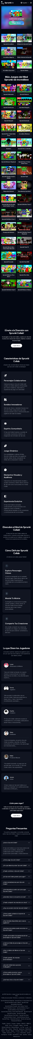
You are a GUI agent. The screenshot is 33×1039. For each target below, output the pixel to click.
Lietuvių (30, 1034)
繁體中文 (29, 1023)
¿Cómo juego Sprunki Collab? (11, 860)
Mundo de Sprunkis (26, 1019)
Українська (21, 1029)
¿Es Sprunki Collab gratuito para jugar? (14, 876)
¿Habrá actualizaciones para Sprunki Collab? (13, 883)
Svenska (17, 1031)
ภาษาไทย (22, 1027)
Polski (6, 1029)
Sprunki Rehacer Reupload (7, 1000)
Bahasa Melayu (15, 1027)
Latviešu (25, 1034)
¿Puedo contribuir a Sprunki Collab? (13, 871)
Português (15, 1025)
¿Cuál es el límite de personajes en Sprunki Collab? (15, 944)
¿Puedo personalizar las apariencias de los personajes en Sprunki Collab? (15, 936)
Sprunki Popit (25, 1002)
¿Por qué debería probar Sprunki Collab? (15, 865)
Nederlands (28, 1029)
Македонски (16, 1036)
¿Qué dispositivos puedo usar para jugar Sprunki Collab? (14, 890)
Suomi (29, 1031)
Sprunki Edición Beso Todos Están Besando (12, 1011)
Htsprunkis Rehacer (15, 1019)
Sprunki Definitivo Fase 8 (10, 1017)
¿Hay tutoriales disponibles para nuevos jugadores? (14, 922)
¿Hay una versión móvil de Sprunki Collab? (15, 908)
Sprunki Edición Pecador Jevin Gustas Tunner (16, 1006)
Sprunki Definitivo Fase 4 (10, 1008)
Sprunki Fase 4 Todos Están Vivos (23, 1000)
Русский (26, 1025)
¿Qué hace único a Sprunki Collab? (13, 979)
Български (4, 1034)
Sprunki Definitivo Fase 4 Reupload (16, 1009)
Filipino (3, 1031)
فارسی (17, 1032)
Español (18, 1023)
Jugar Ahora (16, 23)
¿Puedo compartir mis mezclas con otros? (15, 902)
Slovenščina (16, 1034)
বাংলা (30, 1027)
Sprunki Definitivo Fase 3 (23, 1008)
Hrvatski (10, 1034)
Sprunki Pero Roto (23, 1015)
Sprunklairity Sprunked (16, 1004)
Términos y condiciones (19, 997)
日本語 (6, 1025)
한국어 (10, 1025)
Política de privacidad (6, 997)
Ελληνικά (9, 1032)
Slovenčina (23, 1032)
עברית (14, 1032)
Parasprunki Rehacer (16, 1020)
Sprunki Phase (5, 1019)
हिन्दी (3, 1029)
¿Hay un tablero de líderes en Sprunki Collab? (14, 951)
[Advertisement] (16, 308)
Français (14, 1023)
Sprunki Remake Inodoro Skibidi (13, 1002)
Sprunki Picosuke (11, 1013)
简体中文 (23, 1023)
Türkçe (10, 1029)
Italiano (21, 1025)
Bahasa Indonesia (6, 1027)
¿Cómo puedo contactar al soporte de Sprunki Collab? (14, 914)
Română (8, 1031)
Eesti (21, 1034)
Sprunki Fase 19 (28, 1011)
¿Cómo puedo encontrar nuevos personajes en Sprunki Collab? (12, 973)
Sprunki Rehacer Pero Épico (11, 1015)
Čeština (4, 1032)
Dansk (26, 1031)
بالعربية (26, 1027)
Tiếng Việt (15, 1029)
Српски (29, 1032)
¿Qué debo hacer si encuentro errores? (14, 897)
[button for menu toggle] (31, 3)
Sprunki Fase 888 (21, 1013)
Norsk (22, 1031)
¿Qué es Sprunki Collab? (10, 842)
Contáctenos (28, 997)
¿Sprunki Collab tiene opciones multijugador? (12, 966)
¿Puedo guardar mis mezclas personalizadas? (11, 958)
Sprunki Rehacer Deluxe (23, 1017)
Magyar (13, 1031)
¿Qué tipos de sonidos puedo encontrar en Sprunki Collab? (15, 929)
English (4, 1023)
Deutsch (9, 1023)
